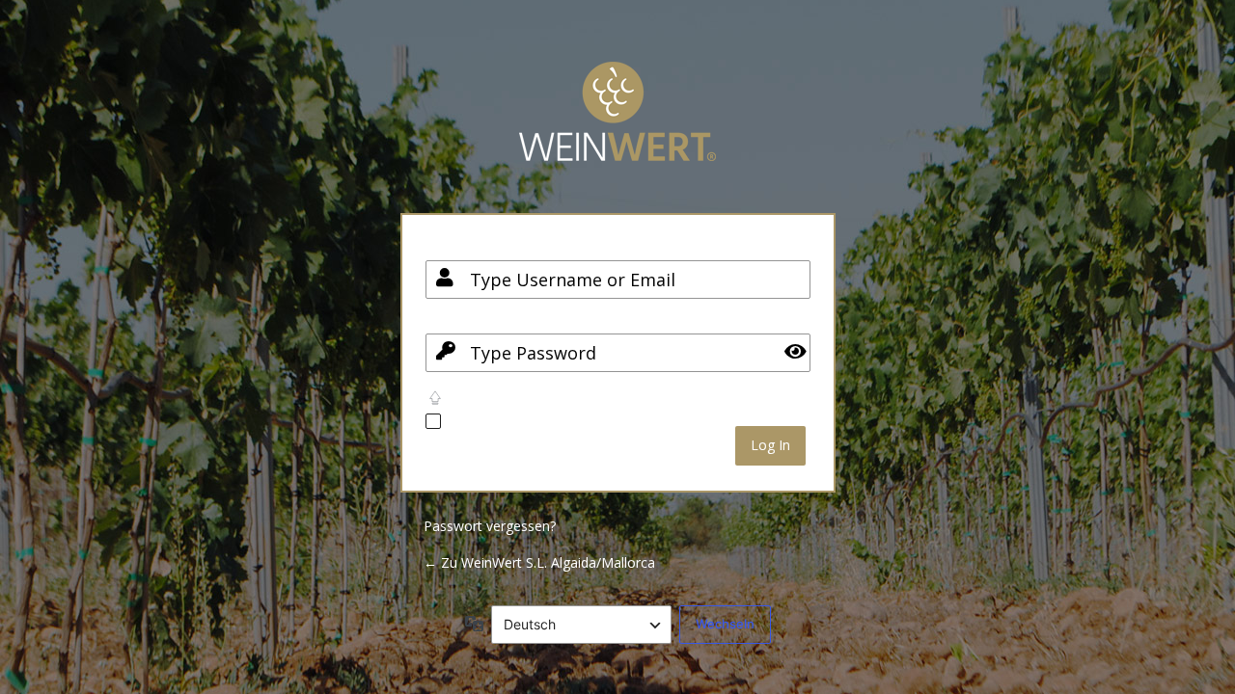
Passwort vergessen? (490, 526)
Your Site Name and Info (617, 126)
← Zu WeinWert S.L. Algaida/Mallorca (539, 562)
